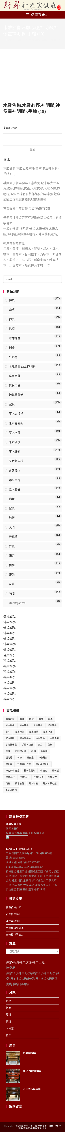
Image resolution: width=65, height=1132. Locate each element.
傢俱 (12, 508)
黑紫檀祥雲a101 (14, 934)
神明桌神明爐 (12, 770)
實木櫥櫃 (33, 732)
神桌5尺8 (9, 688)
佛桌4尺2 (9, 633)
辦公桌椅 (14, 480)
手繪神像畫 (11, 745)
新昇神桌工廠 (13, 824)
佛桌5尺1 (9, 638)
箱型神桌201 (13, 914)
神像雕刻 (43, 757)
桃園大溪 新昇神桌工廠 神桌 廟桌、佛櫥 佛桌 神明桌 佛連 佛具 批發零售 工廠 (38, 1127)
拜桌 (40, 745)
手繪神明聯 (27, 745)
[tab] (32, 150)
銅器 (12, 347)
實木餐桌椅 (25, 738)
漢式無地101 (13, 921)
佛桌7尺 (8, 655)
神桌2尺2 (9, 660)
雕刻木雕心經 (50, 783)
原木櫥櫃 (10, 725)
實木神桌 (47, 732)
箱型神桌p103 (13, 907)
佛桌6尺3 (9, 649)
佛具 (12, 300)
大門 (12, 527)
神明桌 (9, 764)
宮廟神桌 (52, 725)
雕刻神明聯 (11, 790)
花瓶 (8, 783)
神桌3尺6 (9, 671)
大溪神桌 (38, 725)
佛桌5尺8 (9, 644)
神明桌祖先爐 (24, 764)
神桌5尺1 (9, 683)
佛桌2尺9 (9, 622)
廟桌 (12, 309)
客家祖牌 (14, 376)
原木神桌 (24, 725)
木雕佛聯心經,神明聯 (22, 366)
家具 (12, 404)
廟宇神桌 (40, 738)
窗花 (12, 584)
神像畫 (30, 757)
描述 (32, 149)
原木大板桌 (16, 413)
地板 (12, 517)
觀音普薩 (19, 783)
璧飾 (12, 574)
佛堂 (12, 499)
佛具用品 (14, 385)
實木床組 (19, 732)
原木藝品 (14, 489)
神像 (19, 757)
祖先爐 (9, 757)
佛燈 (41, 719)
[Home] (4, 39)
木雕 (8, 751)
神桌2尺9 (9, 666)
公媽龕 (13, 357)
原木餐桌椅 (16, 461)
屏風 (12, 546)
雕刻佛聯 (33, 783)
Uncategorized (17, 602)
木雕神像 (14, 338)
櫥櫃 (12, 565)
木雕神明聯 (20, 751)
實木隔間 (10, 738)
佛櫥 (12, 328)
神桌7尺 (8, 699)
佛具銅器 (10, 719)
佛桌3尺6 (9, 627)
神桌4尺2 (9, 677)
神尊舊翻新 (16, 394)
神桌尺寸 (52, 777)
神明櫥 (43, 770)
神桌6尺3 (9, 693)
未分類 (10, 1028)
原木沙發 (14, 442)
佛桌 (22, 719)
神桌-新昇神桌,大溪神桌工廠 (25, 962)
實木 (8, 732)
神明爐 (55, 770)
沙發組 (44, 751)
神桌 (12, 319)
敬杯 (50, 745)
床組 (12, 555)
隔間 (12, 593)
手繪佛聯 (54, 738)
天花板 (13, 536)
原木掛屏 (14, 432)
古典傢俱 (14, 470)
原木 (50, 719)
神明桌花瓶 (29, 770)
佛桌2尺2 (9, 616)
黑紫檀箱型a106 (14, 928)
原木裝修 (14, 451)
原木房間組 (16, 423)
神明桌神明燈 (42, 764)
